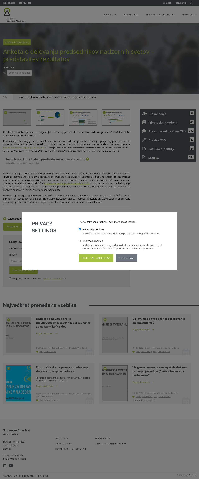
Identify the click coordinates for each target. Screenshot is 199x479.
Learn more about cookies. (122, 221)
